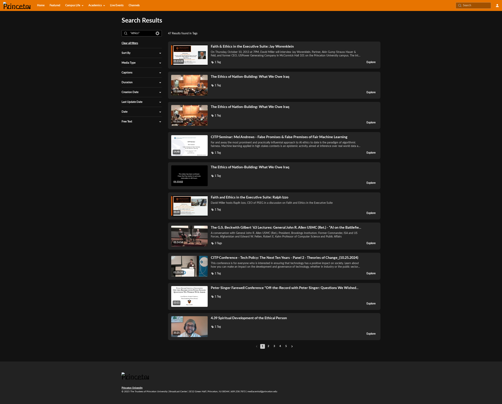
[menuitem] (41, 5)
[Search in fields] (157, 33)
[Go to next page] (292, 346)
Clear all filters (130, 43)
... (286, 227)
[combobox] (141, 33)
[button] (216, 62)
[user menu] (497, 5)
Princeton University (132, 388)
